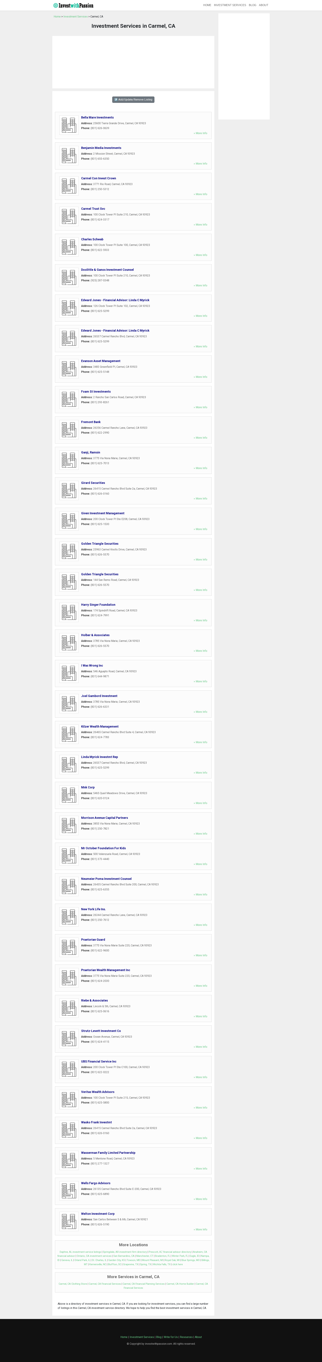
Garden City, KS (116, 1260)
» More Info (200, 133)
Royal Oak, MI (172, 1260)
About (263, 5)
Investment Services (230, 5)
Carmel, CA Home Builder (180, 1284)
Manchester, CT (144, 1256)
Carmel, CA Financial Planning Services (144, 1284)
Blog (252, 5)
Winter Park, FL (180, 1256)
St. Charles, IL (99, 1260)
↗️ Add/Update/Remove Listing (133, 99)
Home (207, 5)
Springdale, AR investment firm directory (125, 1252)
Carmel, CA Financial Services (105, 1284)
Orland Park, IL (82, 1260)
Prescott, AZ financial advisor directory (170, 1252)
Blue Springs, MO (190, 1260)
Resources (186, 1337)
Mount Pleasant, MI (152, 1260)
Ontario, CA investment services (94, 1256)
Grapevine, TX (130, 1264)
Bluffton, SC (114, 1264)
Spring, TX (145, 1264)
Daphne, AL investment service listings (80, 1252)
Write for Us (171, 1337)
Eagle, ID (194, 1256)
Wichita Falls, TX (162, 1264)
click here (177, 1264)
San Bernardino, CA (124, 1256)
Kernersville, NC (97, 1264)
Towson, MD (133, 1260)
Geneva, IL (67, 1260)
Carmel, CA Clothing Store (73, 1284)
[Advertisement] (133, 62)
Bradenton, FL (162, 1256)
